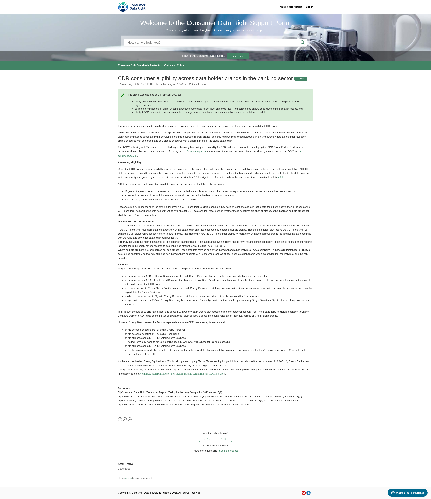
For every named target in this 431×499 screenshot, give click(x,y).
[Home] (132, 6)
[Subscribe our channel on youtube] (304, 493)
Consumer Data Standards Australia (139, 65)
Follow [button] (301, 78)
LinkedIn (130, 419)
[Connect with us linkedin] (308, 493)
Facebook (120, 419)
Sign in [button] (309, 6)
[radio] (206, 439)
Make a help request (291, 6)
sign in (128, 478)
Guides (168, 65)
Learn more (238, 56)
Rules (180, 65)
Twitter (125, 419)
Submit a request (228, 450)
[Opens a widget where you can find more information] (407, 493)
